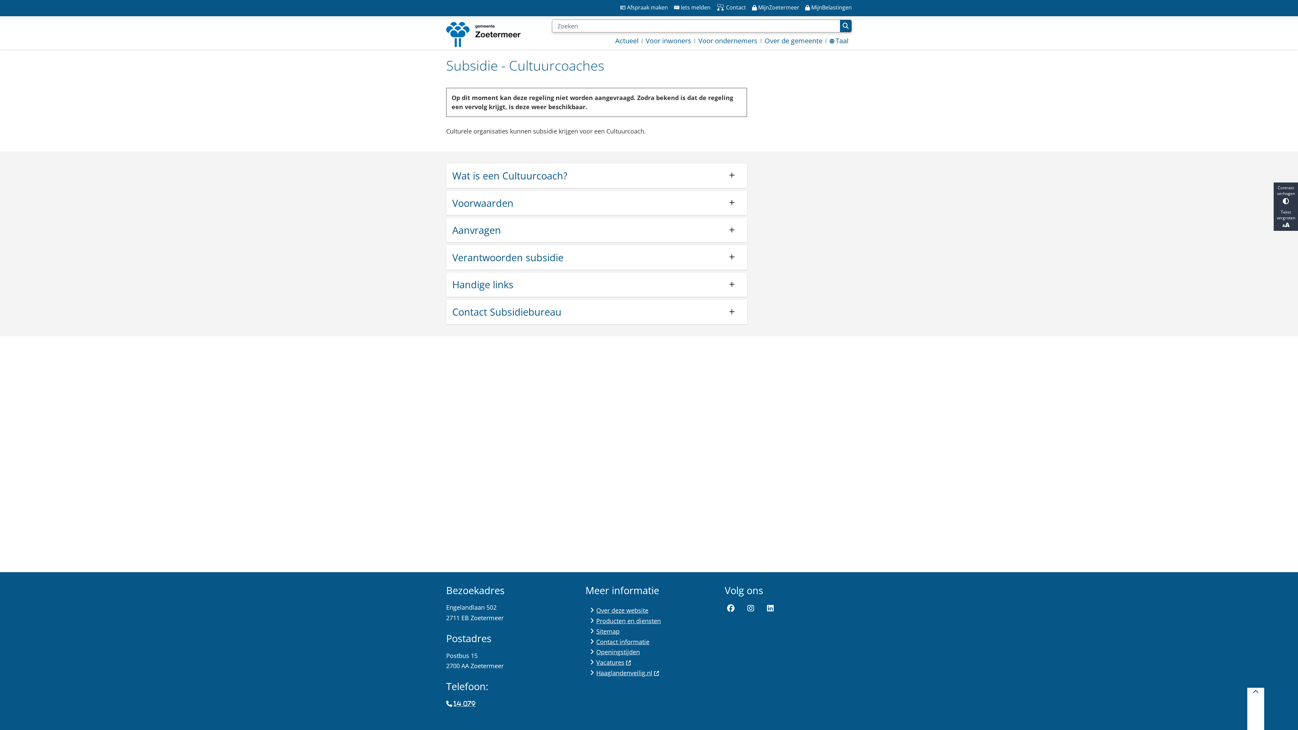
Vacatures (610, 662)
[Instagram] (751, 608)
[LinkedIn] (770, 608)
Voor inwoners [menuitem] (668, 40)
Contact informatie (622, 642)
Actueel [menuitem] (627, 40)
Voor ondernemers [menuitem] (728, 40)
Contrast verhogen (1286, 190)
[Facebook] (731, 608)
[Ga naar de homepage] (483, 34)
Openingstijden (618, 652)
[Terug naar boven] (1255, 709)
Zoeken (845, 26)
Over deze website (622, 610)
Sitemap (608, 631)
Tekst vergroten (1286, 215)
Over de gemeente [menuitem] (793, 40)
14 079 (465, 704)
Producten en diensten (628, 621)
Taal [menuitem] (842, 40)
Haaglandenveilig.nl (624, 673)
